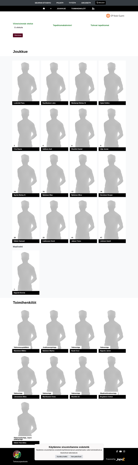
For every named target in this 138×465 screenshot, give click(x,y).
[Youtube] (120, 451)
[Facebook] (116, 451)
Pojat (59, 3)
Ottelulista (17, 35)
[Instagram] (123, 451)
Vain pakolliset (76, 457)
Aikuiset (86, 3)
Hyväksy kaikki (62, 457)
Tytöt (72, 3)
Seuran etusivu (43, 3)
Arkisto (101, 3)
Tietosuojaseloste (20, 461)
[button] (25, 83)
